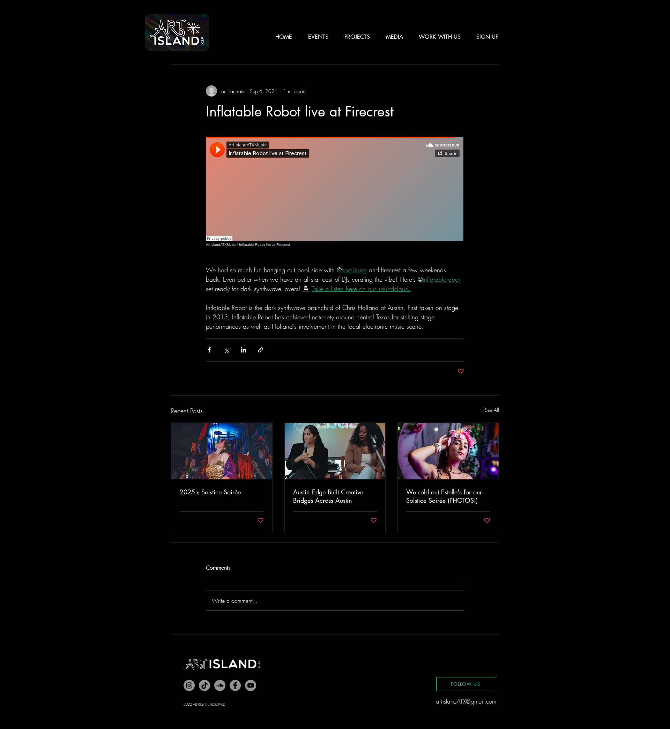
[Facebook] (235, 685)
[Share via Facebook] (209, 350)
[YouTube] (250, 685)
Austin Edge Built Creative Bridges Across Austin (328, 496)
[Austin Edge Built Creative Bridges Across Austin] (335, 451)
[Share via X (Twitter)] (226, 350)
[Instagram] (189, 685)
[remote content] (335, 191)
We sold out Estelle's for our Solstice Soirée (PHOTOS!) (444, 496)
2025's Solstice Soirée (210, 492)
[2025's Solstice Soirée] (221, 451)
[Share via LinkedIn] (243, 350)
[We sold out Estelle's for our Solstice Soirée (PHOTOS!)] (448, 451)
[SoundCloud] (219, 685)
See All (492, 410)
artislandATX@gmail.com (466, 701)
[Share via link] (260, 350)
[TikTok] (204, 685)
